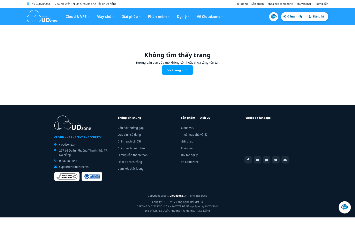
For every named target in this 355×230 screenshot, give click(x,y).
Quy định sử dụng (129, 135)
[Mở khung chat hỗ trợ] (345, 207)
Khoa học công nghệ (280, 4)
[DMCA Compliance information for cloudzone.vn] (67, 176)
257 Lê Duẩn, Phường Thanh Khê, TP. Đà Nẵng (83, 152)
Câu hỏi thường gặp (131, 128)
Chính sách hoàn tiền (131, 148)
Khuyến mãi (303, 4)
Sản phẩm (257, 4)
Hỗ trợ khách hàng (130, 162)
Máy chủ (104, 16)
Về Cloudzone (208, 16)
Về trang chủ (177, 70)
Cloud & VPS (76, 16)
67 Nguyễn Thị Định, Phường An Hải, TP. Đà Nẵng (86, 4)
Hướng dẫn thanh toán (133, 155)
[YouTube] (257, 159)
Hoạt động (241, 4)
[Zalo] (276, 159)
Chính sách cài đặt (129, 141)
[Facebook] (248, 159)
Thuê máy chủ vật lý (194, 135)
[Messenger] (266, 159)
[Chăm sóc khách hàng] (273, 16)
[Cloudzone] (42, 16)
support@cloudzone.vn (74, 167)
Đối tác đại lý (189, 155)
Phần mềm (157, 16)
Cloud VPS (187, 128)
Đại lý (182, 16)
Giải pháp (129, 16)
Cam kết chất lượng (130, 168)
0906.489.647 (68, 161)
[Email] (285, 159)
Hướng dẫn (321, 4)
